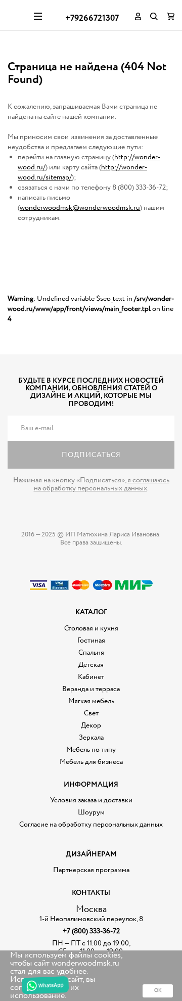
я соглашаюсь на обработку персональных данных (101, 484)
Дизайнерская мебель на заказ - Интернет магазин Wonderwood (17, 15)
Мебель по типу (91, 750)
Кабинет (91, 677)
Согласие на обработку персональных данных (91, 825)
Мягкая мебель (91, 701)
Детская (91, 665)
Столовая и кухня (91, 628)
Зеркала (91, 738)
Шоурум (91, 812)
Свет (91, 713)
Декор (91, 725)
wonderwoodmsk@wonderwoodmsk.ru (80, 208)
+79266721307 (92, 18)
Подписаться (91, 455)
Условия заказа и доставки (91, 800)
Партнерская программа (91, 870)
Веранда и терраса (91, 689)
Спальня (91, 653)
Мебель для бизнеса (91, 762)
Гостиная (91, 640)
